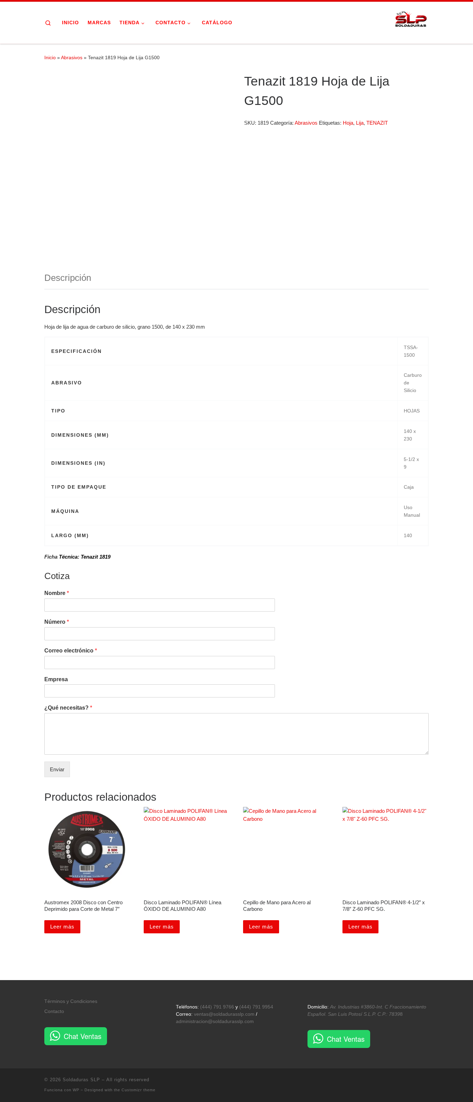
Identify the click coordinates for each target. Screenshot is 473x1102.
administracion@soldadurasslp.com (215, 1021)
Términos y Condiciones (70, 1001)
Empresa (56, 679)
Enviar (57, 769)
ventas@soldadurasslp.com (224, 1014)
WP (76, 1090)
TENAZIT (377, 123)
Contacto (54, 1011)
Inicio (50, 57)
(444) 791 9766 (217, 1007)
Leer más (62, 927)
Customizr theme (138, 1090)
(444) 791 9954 (256, 1007)
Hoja (348, 123)
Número (56, 622)
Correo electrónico (70, 651)
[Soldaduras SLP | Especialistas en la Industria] (411, 22)
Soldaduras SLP (81, 1079)
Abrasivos (71, 57)
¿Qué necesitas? (68, 708)
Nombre (56, 593)
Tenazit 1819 (95, 557)
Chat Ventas (82, 1036)
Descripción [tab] (67, 278)
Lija (360, 123)
